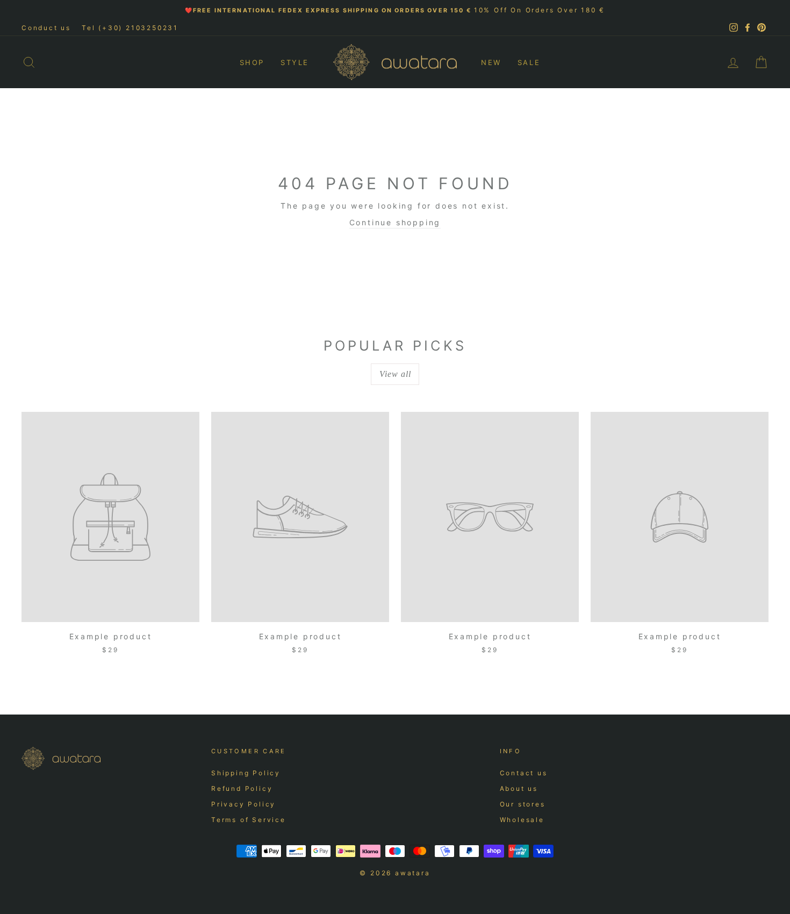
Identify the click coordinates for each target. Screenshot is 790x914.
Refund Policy (241, 788)
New (491, 62)
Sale (529, 62)
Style (295, 62)
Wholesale (522, 820)
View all (395, 374)
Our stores (522, 804)
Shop (252, 62)
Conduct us (46, 28)
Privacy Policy (243, 804)
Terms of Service (248, 820)
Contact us (524, 773)
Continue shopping (395, 222)
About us (519, 788)
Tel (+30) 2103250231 (130, 28)
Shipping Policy (246, 773)
